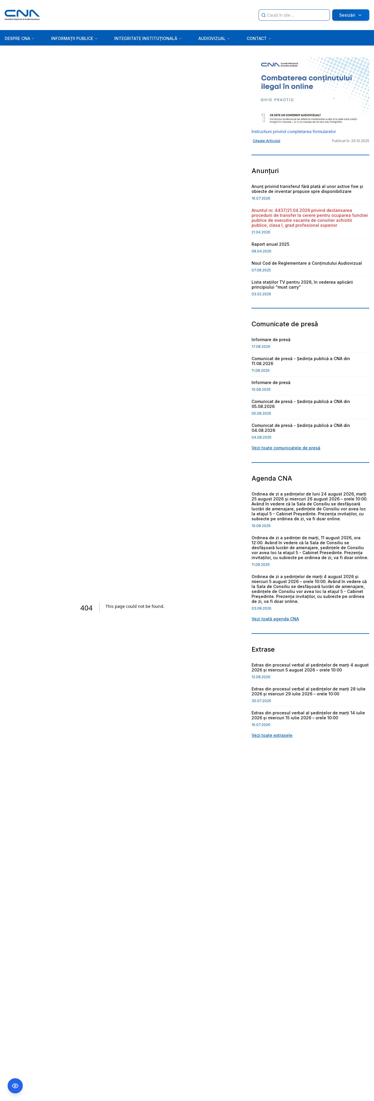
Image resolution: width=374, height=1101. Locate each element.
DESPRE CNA (17, 38)
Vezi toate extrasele (272, 735)
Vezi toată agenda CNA (275, 618)
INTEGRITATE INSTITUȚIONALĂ (145, 38)
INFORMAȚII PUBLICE (72, 38)
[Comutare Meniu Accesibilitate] (15, 1086)
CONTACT (257, 38)
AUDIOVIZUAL (212, 38)
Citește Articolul (266, 141)
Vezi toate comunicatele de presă (286, 447)
